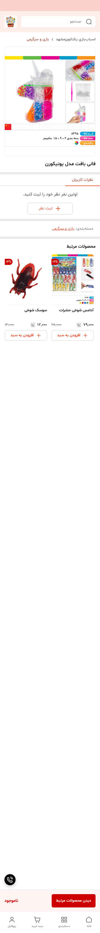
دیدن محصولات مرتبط (73, 900)
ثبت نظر (45, 208)
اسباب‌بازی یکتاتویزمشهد (76, 39)
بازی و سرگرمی (38, 39)
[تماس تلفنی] (10, 879)
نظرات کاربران (82, 179)
